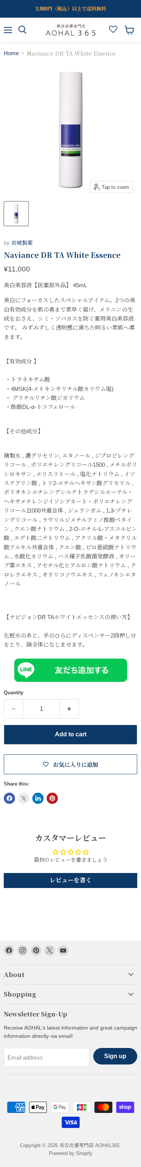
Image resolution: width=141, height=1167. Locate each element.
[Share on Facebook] (9, 798)
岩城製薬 (21, 243)
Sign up (115, 1056)
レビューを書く (71, 880)
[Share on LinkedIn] (38, 798)
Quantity (13, 692)
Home (11, 53)
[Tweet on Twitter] (23, 798)
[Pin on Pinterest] (52, 798)
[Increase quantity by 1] (69, 709)
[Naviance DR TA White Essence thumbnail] (16, 214)
